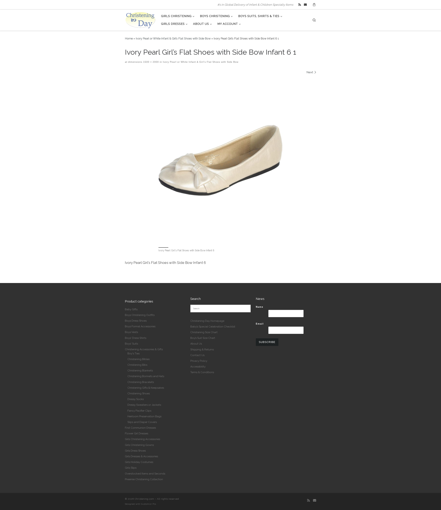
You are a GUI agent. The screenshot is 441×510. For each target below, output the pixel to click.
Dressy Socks (135, 399)
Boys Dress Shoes (136, 320)
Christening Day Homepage (207, 320)
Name (259, 307)
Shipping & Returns (202, 349)
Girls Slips (130, 467)
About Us (196, 343)
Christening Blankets (140, 370)
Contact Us (197, 355)
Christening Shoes (138, 393)
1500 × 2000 (150, 61)
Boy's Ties (133, 353)
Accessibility (198, 366)
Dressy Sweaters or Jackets (144, 404)
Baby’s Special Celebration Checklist (212, 326)
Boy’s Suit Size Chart (202, 338)
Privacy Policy (198, 360)
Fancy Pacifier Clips (139, 410)
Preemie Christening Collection (144, 479)
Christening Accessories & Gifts (144, 349)
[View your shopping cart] (314, 4)
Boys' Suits (131, 343)
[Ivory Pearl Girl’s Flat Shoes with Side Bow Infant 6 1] (220, 160)
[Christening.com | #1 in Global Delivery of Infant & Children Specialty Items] (140, 19)
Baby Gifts (131, 309)
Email (260, 323)
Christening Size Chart (204, 332)
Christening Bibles (138, 359)
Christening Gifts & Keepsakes (145, 387)
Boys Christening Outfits (140, 315)
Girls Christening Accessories (142, 439)
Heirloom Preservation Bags (144, 416)
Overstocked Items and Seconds (145, 473)
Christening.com (144, 499)
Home (129, 38)
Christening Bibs (137, 364)
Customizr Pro (148, 504)
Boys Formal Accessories (140, 326)
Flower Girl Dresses (136, 433)
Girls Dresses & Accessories (141, 456)
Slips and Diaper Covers (142, 422)
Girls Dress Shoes (135, 450)
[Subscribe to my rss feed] (299, 4)
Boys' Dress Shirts (135, 338)
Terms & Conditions (202, 372)
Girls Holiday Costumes (139, 462)
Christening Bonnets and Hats (145, 376)
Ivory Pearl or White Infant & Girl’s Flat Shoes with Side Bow (173, 38)
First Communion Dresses (140, 427)
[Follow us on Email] (305, 4)
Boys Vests (131, 332)
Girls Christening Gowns (139, 445)
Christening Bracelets (140, 382)
